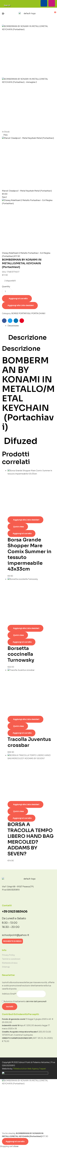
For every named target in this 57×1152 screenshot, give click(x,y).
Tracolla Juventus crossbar (29, 742)
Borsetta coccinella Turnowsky (21, 654)
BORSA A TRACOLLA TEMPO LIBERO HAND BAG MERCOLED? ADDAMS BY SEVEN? (31, 839)
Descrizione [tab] (27, 337)
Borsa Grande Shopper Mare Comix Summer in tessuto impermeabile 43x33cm (29, 554)
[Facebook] (44, 3)
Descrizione (13, 325)
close (15, 1146)
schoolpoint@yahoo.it (15, 935)
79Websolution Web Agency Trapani (29, 1068)
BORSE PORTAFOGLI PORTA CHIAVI (28, 313)
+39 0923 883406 (14, 911)
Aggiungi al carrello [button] (22, 533)
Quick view (18, 526)
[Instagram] (51, 3)
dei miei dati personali (36, 1001)
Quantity (6, 286)
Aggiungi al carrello (18, 298)
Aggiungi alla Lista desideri (21, 305)
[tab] (31, 325)
